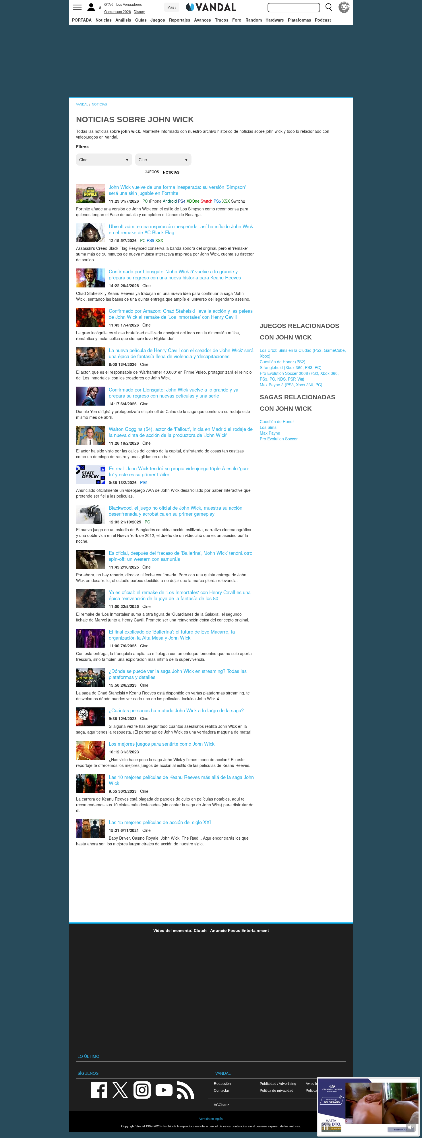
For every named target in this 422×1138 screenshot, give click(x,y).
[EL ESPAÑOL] (344, 7)
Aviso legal (314, 1083)
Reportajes (179, 20)
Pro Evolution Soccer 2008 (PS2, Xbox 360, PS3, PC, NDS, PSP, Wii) (299, 376)
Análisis (123, 20)
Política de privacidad (276, 1090)
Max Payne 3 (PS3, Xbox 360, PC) (291, 384)
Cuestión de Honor (277, 421)
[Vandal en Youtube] (164, 1089)
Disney (139, 12)
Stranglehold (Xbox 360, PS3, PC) (291, 367)
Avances (202, 20)
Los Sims (268, 427)
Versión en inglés (211, 1118)
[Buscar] (329, 7)
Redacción (222, 1083)
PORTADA (82, 20)
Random (253, 20)
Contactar (221, 1090)
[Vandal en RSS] (185, 1089)
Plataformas (299, 20)
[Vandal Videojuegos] (211, 6)
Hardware (275, 20)
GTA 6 (108, 5)
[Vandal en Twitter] (120, 1089)
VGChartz (221, 1105)
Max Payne (270, 433)
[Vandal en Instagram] (142, 1089)
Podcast (323, 20)
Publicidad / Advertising (278, 1083)
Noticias (104, 20)
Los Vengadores (129, 5)
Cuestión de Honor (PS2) (282, 361)
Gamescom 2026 (117, 12)
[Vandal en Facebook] (99, 1089)
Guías (141, 20)
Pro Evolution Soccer (279, 439)
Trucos (222, 20)
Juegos (157, 20)
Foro (236, 20)
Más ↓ (172, 7)
